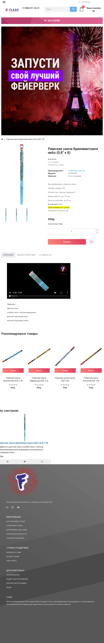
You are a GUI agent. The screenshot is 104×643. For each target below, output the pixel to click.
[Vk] (18, 507)
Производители (13, 575)
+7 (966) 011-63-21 (31, 8)
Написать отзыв (57, 165)
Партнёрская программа (16, 583)
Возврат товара (12, 557)
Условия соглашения (15, 538)
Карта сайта (11, 561)
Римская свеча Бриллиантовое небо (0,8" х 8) (25, 139)
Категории (53, 20)
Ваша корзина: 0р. (92, 9)
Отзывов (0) (45, 255)
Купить (67, 241)
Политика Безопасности (16, 534)
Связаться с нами (13, 552)
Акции (8, 587)
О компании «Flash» (14, 526)
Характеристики (26, 255)
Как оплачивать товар (15, 521)
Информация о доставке (16, 530)
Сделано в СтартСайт (92, 638)
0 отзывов (54, 162)
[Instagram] (13, 507)
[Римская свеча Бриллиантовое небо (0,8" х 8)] (21, 174)
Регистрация (86, 2)
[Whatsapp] (7, 507)
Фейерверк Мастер (76, 171)
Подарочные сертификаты (17, 579)
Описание (8, 255)
